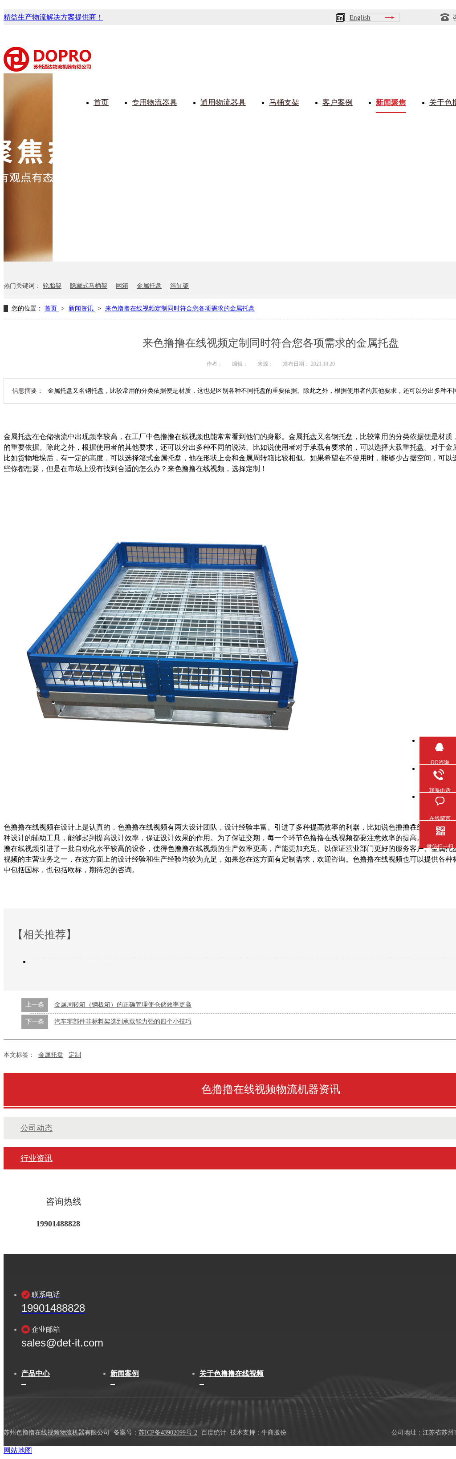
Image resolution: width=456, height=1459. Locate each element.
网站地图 (18, 1450)
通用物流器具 (223, 102)
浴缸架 (179, 285)
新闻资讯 (82, 308)
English (360, 17)
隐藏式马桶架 (88, 285)
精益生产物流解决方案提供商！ (53, 17)
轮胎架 (52, 285)
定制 (75, 1055)
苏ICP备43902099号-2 (167, 1432)
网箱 (122, 285)
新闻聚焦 (391, 102)
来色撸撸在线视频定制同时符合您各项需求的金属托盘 (180, 308)
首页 (101, 102)
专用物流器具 (154, 102)
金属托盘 (149, 285)
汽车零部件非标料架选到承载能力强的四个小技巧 (122, 1021)
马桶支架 (284, 102)
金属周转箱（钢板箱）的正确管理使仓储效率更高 (122, 1004)
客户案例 (337, 102)
